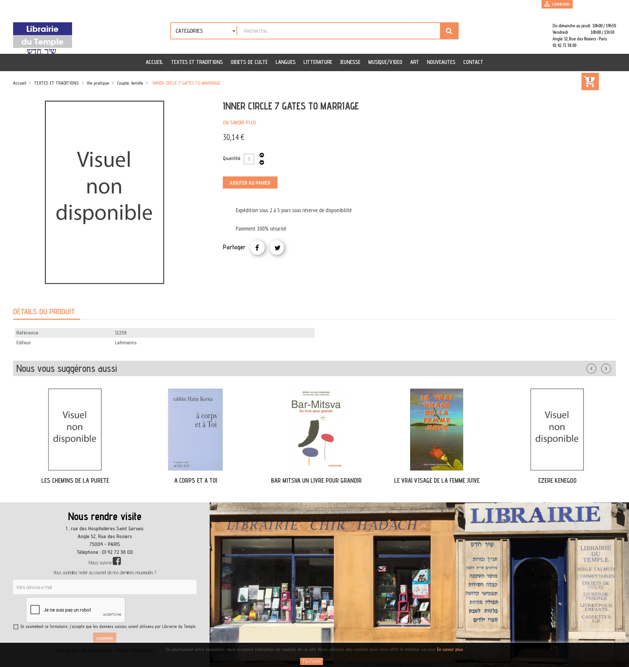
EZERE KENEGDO (557, 480)
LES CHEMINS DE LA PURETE (75, 480)
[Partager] (257, 247)
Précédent (597, 367)
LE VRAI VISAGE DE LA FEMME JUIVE (437, 480)
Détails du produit (44, 311)
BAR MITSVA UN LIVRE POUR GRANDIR (316, 480)
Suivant (610, 367)
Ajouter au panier (250, 183)
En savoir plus (240, 122)
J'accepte (311, 661)
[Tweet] (277, 247)
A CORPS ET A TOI (195, 480)
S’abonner (104, 638)
